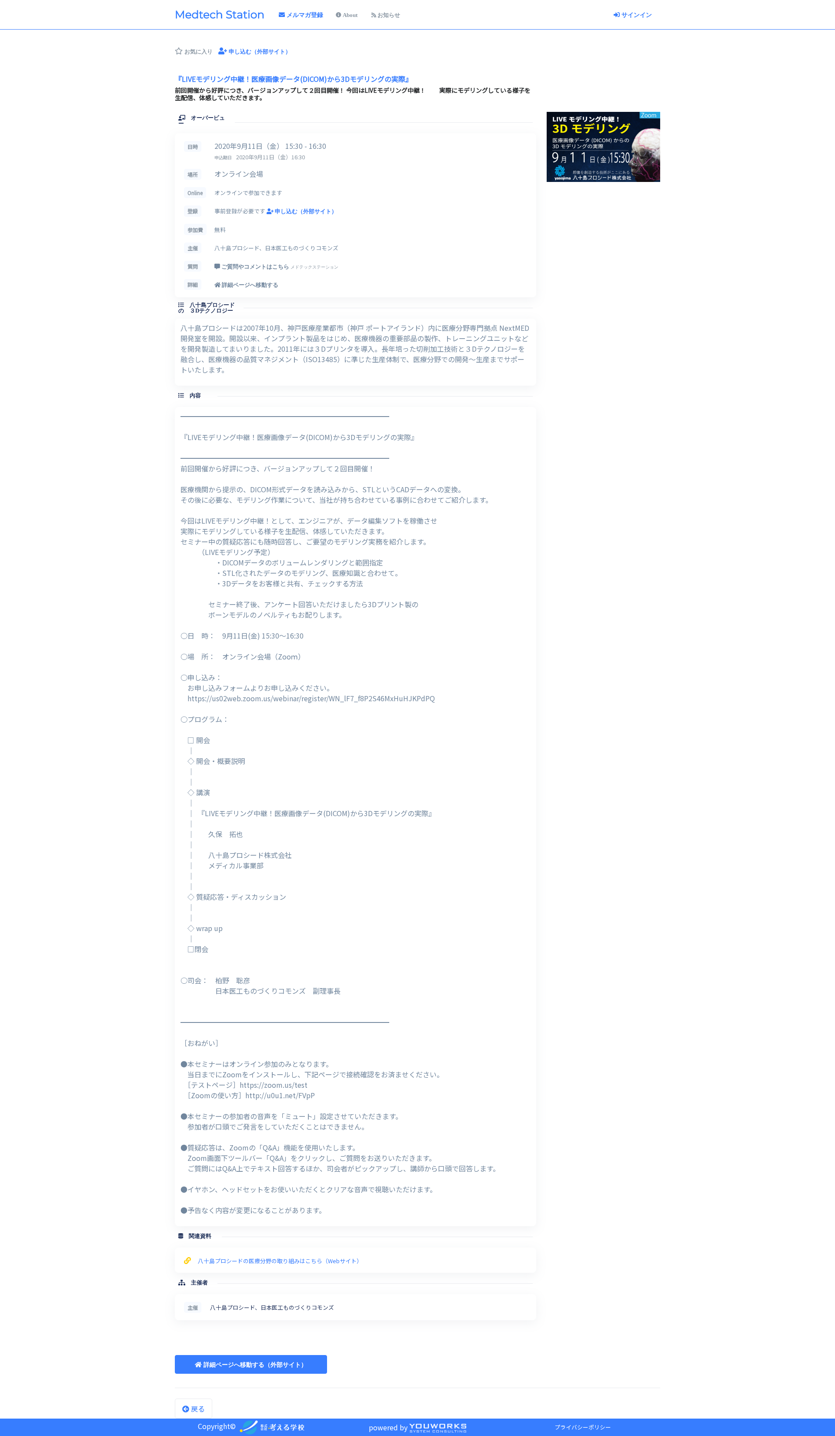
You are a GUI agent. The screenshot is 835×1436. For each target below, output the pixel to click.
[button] (251, 1364)
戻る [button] (197, 1408)
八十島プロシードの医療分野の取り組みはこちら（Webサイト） (280, 1261)
